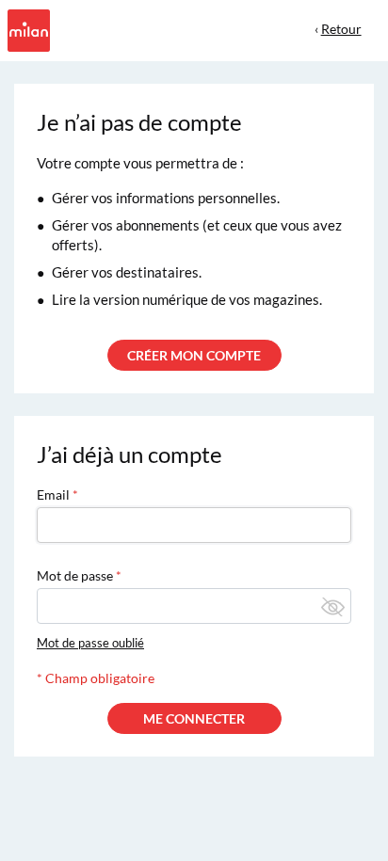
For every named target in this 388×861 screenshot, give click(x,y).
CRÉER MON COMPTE (194, 355)
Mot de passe (75, 575)
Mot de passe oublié (90, 642)
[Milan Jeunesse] (27, 29)
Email (53, 494)
